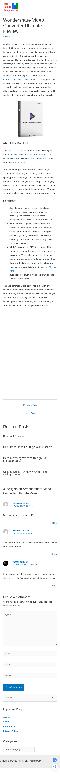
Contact (7, 722)
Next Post (30, 413)
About (6, 717)
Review (6, 36)
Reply (54, 523)
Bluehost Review (13, 436)
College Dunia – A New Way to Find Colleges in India (25, 473)
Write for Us (9, 726)
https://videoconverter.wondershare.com (27, 154)
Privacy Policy (10, 731)
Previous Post (30, 405)
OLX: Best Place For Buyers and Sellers (27, 447)
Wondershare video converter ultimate (21, 79)
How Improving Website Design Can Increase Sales (25, 459)
